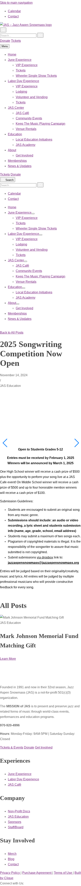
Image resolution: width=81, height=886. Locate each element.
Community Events (29, 118)
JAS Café (22, 113)
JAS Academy (25, 144)
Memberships (17, 160)
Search (9, 179)
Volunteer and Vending (32, 97)
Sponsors (14, 822)
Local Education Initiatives (34, 139)
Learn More (8, 658)
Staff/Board (15, 827)
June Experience (19, 59)
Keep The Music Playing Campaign (40, 123)
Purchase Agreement (37, 872)
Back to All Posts (11, 332)
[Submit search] (40, 35)
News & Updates (19, 166)
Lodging (21, 91)
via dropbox (45, 557)
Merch (12, 853)
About (12, 150)
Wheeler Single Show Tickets (36, 75)
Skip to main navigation (16, 2)
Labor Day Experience (23, 81)
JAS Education (18, 816)
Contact (13, 16)
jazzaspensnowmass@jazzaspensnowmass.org (43, 562)
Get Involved (24, 155)
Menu (5, 46)
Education (15, 134)
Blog (11, 859)
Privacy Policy (10, 872)
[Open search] (3, 29)
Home (12, 54)
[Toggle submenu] (33, 213)
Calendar (14, 11)
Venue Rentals (26, 129)
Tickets (16, 40)
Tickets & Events (11, 747)
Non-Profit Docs (19, 811)
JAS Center (16, 107)
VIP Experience (27, 65)
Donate (5, 40)
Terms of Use (63, 872)
